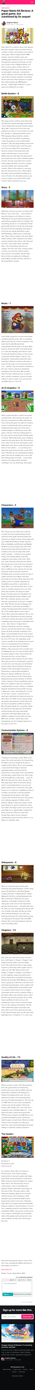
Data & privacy (7, 1369)
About (31, 1369)
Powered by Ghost (17, 1376)
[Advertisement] (17, 281)
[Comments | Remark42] (17, 1289)
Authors (25, 1369)
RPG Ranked (15, 1367)
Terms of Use (17, 1369)
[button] (32, 2)
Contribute (22, 1371)
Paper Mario (5, 8)
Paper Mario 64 (6, 1269)
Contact (14, 1371)
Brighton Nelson (12, 22)
